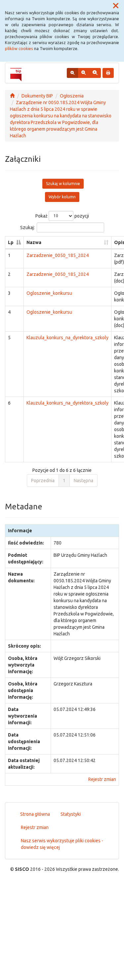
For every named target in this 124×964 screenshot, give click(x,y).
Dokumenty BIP (37, 95)
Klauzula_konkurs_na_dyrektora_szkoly (67, 337)
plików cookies (19, 48)
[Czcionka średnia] (83, 73)
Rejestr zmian (102, 779)
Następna (83, 480)
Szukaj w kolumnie (63, 183)
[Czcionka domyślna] (72, 73)
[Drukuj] (108, 73)
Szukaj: (27, 227)
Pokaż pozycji (62, 215)
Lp (11, 242)
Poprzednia (43, 480)
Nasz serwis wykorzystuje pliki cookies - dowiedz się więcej (62, 844)
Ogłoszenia (72, 95)
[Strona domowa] (12, 95)
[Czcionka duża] (95, 73)
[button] (115, 6)
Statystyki (71, 814)
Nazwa (33, 242)
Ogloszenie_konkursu (49, 293)
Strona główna (35, 814)
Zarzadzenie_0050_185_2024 (57, 255)
